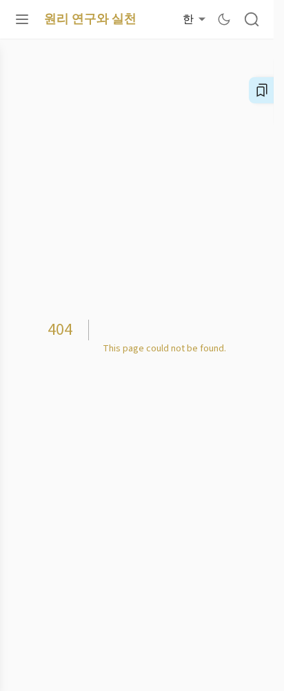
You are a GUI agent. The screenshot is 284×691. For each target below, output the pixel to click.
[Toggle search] (251, 19)
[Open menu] (22, 19)
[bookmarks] (262, 90)
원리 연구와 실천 (90, 19)
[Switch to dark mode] (224, 19)
